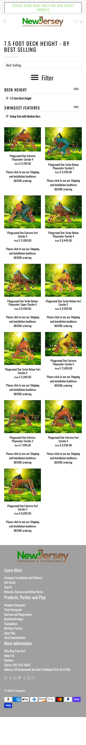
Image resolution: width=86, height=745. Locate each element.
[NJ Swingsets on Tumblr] (24, 678)
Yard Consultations (14, 637)
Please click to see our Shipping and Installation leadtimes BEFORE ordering (22, 176)
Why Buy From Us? (14, 650)
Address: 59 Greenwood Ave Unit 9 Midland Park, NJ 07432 (37, 669)
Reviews (8, 660)
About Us (9, 655)
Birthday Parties (13, 628)
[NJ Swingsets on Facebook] (10, 678)
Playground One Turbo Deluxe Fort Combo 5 (63, 302)
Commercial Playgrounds (18, 614)
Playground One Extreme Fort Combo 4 (63, 439)
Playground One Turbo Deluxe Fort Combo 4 (22, 371)
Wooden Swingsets (14, 605)
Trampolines (11, 623)
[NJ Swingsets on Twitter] (6, 678)
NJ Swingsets (19, 691)
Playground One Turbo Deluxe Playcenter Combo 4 (63, 234)
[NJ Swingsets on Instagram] (28, 678)
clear (76, 88)
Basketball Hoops (13, 619)
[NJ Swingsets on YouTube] (15, 678)
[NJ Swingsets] (43, 21)
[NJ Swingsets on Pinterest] (19, 678)
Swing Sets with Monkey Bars (24, 116)
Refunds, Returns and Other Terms (23, 591)
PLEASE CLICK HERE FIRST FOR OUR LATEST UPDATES (43, 7)
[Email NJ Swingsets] (33, 678)
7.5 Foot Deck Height (20, 98)
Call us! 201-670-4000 (17, 665)
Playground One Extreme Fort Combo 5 (22, 234)
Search (8, 587)
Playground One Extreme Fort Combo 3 (22, 507)
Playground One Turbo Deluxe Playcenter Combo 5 (63, 166)
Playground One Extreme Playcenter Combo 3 (22, 439)
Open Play (9, 633)
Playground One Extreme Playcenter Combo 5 (63, 362)
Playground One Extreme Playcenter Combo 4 (22, 157)
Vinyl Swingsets (13, 609)
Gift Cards (10, 582)
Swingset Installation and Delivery (23, 577)
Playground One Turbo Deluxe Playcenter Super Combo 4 (22, 302)
